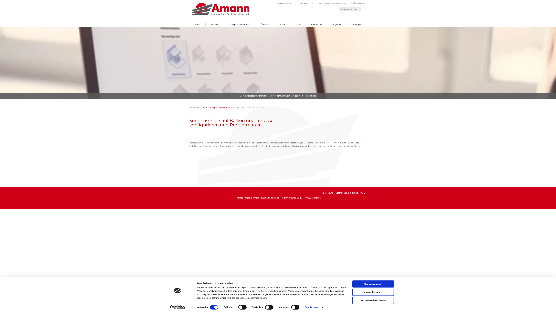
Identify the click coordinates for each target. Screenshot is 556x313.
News (298, 24)
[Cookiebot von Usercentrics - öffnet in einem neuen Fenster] (177, 307)
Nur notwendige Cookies (373, 300)
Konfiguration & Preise (240, 24)
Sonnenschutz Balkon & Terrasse (292, 96)
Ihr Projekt (356, 24)
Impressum (327, 193)
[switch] (242, 307)
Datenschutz (341, 193)
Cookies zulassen (373, 284)
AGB (363, 193)
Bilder (282, 24)
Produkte (215, 24)
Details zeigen (312, 307)
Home (197, 24)
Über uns (265, 24)
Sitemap (354, 193)
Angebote (337, 24)
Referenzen (316, 24)
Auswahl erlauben (373, 292)
